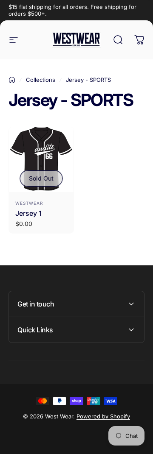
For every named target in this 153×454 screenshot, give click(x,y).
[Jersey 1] (41, 159)
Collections (40, 79)
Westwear (29, 203)
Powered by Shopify (103, 416)
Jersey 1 (28, 213)
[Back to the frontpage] (11, 79)
